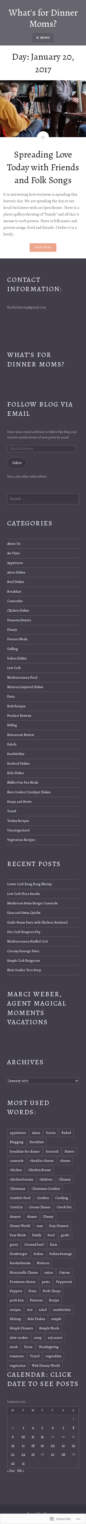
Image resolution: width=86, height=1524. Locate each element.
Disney (12, 629)
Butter (70, 1151)
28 (63, 1454)
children (45, 1179)
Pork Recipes (16, 706)
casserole (17, 1160)
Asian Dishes (16, 572)
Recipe (54, 1300)
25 (33, 1454)
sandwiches (62, 1309)
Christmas (17, 1188)
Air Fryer (13, 553)
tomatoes (17, 1356)
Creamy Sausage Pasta (23, 951)
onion (48, 1272)
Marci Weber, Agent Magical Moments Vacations (37, 1008)
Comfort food (20, 1197)
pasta (46, 1281)
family (36, 1235)
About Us (14, 543)
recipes (15, 1309)
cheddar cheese (42, 1160)
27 (52, 1454)
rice (30, 1309)
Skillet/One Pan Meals (22, 782)
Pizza (32, 1291)
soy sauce (55, 1337)
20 (53, 1445)
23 (12, 1454)
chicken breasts (21, 1179)
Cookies (43, 1197)
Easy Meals (18, 1235)
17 (23, 1445)
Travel (11, 811)
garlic (65, 1235)
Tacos (28, 1346)
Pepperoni (64, 1281)
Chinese (65, 1179)
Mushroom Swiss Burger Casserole (32, 903)
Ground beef (34, 1244)
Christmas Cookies (46, 1188)
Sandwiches (15, 753)
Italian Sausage (60, 1253)
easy (40, 1225)
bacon (50, 1132)
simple (56, 1319)
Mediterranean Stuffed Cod (27, 941)
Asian (36, 1132)
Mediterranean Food (22, 677)
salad (43, 1309)
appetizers (18, 1132)
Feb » (20, 1470)
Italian (38, 1253)
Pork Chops (52, 1291)
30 (13, 1463)
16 (12, 1445)
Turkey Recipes (18, 820)
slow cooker (19, 1337)
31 (23, 1463)
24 (23, 1454)
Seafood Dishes (18, 763)
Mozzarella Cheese (24, 1272)
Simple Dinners (21, 1328)
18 (33, 1445)
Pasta (11, 696)
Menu (45, 38)
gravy (14, 1244)
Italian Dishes (17, 658)
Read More (43, 247)
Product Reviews (19, 715)
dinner (32, 1216)
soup (38, 1337)
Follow (17, 462)
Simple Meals (49, 1328)
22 (73, 1445)
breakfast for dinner (25, 1151)
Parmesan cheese (23, 1281)
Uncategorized (18, 830)
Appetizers (15, 562)
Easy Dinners (59, 1225)
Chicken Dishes (18, 610)
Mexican (43, 1263)
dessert (15, 1216)
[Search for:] (43, 498)
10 (23, 1436)
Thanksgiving (49, 1346)
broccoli (52, 1151)
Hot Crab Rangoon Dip (23, 931)
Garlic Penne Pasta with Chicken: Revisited (37, 922)
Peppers (16, 1291)
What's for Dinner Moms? (43, 18)
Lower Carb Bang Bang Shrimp (29, 884)
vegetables (53, 1356)
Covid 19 (16, 1207)
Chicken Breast (39, 1170)
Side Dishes (15, 773)
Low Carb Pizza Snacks (23, 893)
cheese (65, 1160)
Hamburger (18, 1253)
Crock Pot (64, 1207)
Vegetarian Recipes (21, 839)
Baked (66, 1132)
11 (33, 1436)
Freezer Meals (17, 639)
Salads (11, 744)
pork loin (17, 1300)
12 (42, 1436)
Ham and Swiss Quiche (24, 912)
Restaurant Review (20, 734)
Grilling (12, 648)
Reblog (12, 725)
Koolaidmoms (20, 1263)
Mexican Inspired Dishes (25, 687)
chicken (16, 1170)
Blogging (16, 1142)
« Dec (11, 1470)
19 (42, 1445)
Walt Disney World (46, 1365)
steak (14, 1346)
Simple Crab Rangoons (23, 960)
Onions (64, 1272)
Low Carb (14, 667)
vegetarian (18, 1365)
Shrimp (15, 1319)
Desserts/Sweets (19, 620)
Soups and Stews (19, 801)
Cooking (61, 1197)
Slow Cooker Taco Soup (24, 970)
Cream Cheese (39, 1207)
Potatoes (36, 1300)
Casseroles (15, 601)
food (51, 1235)
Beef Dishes (15, 581)
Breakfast (14, 591)
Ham (53, 1244)
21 (63, 1445)
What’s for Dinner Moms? (36, 359)
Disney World (20, 1225)
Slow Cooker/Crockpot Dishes (29, 792)
